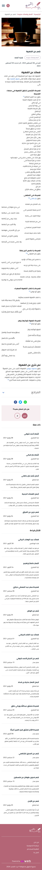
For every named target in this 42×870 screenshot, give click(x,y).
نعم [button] (24, 415)
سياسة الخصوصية (33, 845)
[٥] (30, 323)
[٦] (8, 379)
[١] (23, 96)
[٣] (27, 253)
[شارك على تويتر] (20, 402)
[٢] (29, 198)
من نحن (36, 842)
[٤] (29, 291)
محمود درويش (32, 368)
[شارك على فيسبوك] (15, 402)
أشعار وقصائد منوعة (32, 57)
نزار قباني (33, 198)
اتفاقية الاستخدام (33, 849)
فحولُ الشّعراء (14, 78)
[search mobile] (8, 5)
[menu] (3, 5)
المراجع (35, 392)
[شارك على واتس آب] (25, 402)
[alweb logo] (26, 861)
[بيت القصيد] (32, 5)
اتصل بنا (36, 852)
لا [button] (17, 415)
